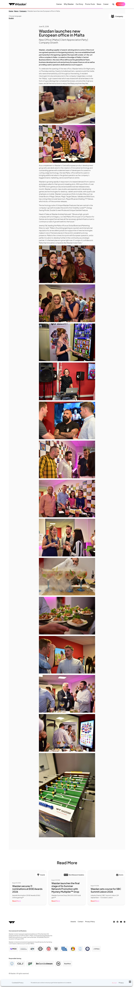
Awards (73, 922)
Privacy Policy (90, 922)
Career (105, 4)
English (11, 18)
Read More (16, 901)
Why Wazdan (69, 4)
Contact (120, 4)
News (99, 4)
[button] (130, 981)
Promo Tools (90, 4)
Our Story (79, 4)
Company (23, 11)
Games (59, 4)
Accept (114, 983)
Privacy (121, 983)
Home (11, 11)
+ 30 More (96, 949)
